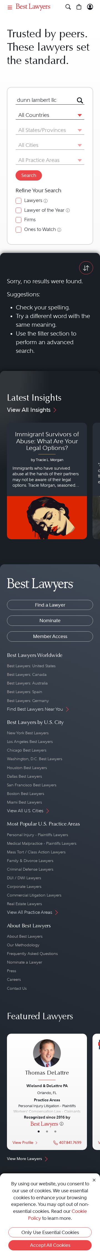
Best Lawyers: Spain (24, 691)
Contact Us (17, 988)
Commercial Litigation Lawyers (34, 895)
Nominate (50, 620)
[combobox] (43, 100)
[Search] (68, 7)
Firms (30, 219)
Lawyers (33, 200)
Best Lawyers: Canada (27, 674)
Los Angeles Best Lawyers (30, 741)
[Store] (79, 7)
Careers (14, 979)
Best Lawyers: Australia (27, 683)
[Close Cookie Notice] (94, 1179)
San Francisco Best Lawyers (31, 785)
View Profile (22, 1142)
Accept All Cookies (50, 1245)
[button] (78, 115)
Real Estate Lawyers (24, 904)
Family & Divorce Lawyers (30, 860)
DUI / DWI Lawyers (24, 878)
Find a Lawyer (50, 605)
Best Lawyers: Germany (28, 700)
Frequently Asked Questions (32, 953)
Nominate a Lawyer (24, 962)
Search (28, 175)
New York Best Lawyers (28, 733)
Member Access (50, 636)
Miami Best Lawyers (24, 802)
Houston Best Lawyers (27, 767)
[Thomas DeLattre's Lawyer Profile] (46, 1060)
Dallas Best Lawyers (24, 776)
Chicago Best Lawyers (26, 750)
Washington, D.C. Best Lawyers (34, 759)
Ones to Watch (40, 229)
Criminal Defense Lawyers (30, 869)
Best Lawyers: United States (31, 666)
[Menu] (10, 7)
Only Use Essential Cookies (50, 1232)
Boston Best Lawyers (25, 793)
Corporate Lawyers (24, 886)
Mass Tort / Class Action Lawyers (36, 852)
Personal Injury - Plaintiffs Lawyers (37, 835)
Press (11, 971)
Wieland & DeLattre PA (47, 1085)
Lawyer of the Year (44, 210)
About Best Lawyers (24, 936)
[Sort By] (86, 268)
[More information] (61, 1123)
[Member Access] (90, 7)
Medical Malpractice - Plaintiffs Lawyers (41, 843)
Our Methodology (23, 945)
